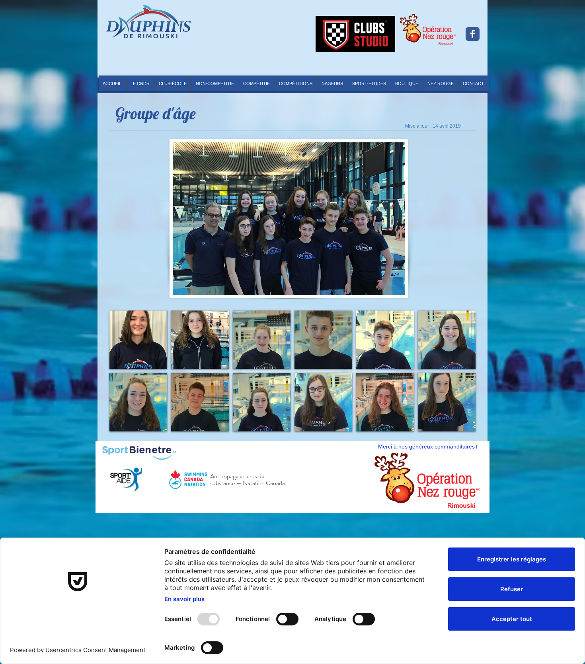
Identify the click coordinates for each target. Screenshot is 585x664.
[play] (468, 498)
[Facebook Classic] (473, 34)
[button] (296, 83)
